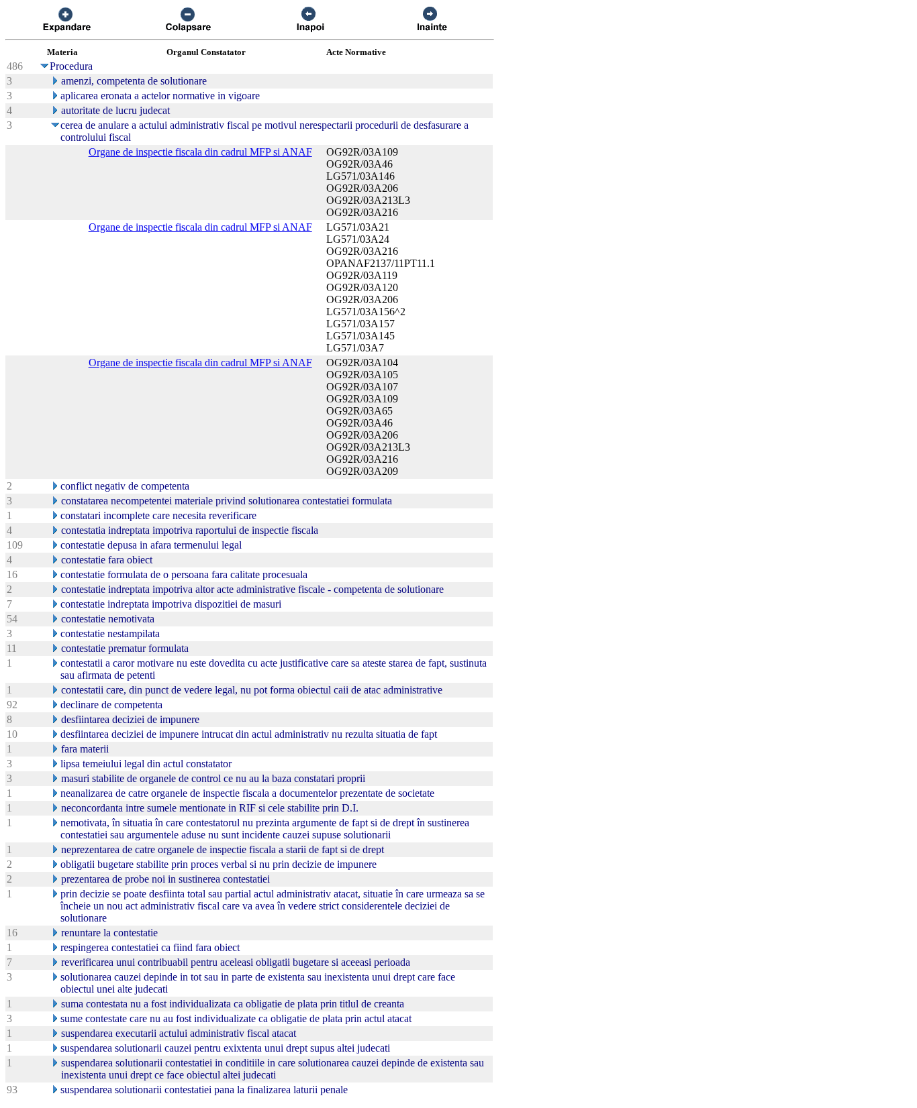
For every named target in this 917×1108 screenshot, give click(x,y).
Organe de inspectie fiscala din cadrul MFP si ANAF (200, 152)
